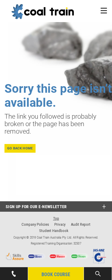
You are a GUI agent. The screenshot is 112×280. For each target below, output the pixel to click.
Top (56, 218)
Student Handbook (53, 230)
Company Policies (35, 224)
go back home (20, 148)
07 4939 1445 (14, 270)
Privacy (59, 224)
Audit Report (80, 224)
